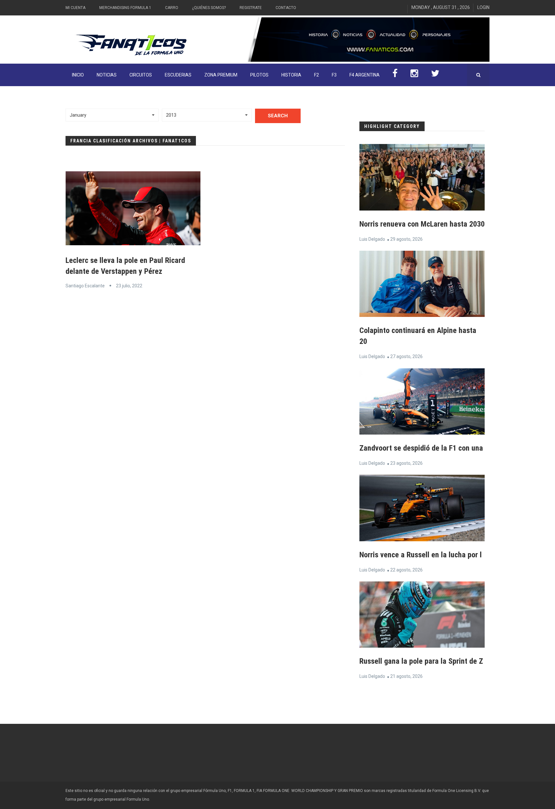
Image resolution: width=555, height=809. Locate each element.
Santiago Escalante (85, 285)
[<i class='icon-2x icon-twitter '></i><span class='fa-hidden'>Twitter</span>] (435, 75)
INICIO (78, 74)
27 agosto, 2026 (406, 356)
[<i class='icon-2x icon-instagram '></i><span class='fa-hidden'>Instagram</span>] (414, 75)
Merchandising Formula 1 (125, 7)
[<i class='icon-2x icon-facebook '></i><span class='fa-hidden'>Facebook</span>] (395, 75)
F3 (334, 74)
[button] (112, 115)
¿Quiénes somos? (209, 7)
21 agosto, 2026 (406, 676)
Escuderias (178, 74)
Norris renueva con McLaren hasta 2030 (422, 224)
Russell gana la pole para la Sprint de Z (421, 661)
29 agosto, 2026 (406, 239)
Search (278, 116)
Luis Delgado (372, 239)
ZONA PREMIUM (220, 74)
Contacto (286, 7)
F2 (316, 74)
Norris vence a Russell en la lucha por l (420, 554)
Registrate (251, 7)
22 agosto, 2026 (406, 569)
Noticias (107, 74)
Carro (171, 7)
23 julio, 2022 (129, 285)
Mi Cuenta (75, 7)
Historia (291, 74)
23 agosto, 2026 (406, 463)
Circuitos (140, 74)
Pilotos (259, 74)
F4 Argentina (364, 74)
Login (483, 7)
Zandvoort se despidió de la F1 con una (421, 448)
